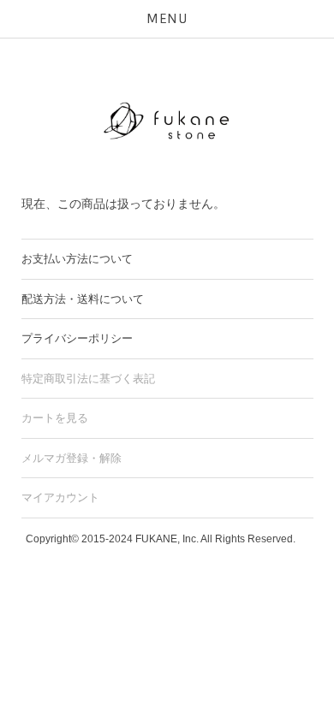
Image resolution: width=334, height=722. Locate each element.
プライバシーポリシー (77, 338)
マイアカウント (60, 497)
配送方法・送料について (82, 299)
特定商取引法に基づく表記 (88, 378)
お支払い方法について (77, 258)
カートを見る (54, 417)
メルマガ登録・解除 (71, 458)
